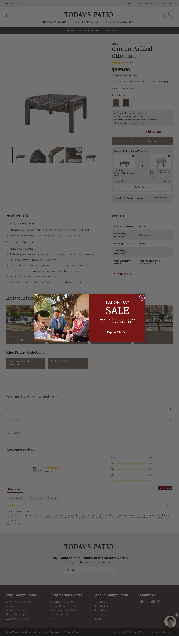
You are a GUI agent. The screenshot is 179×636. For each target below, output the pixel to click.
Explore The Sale (117, 332)
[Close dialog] (141, 297)
